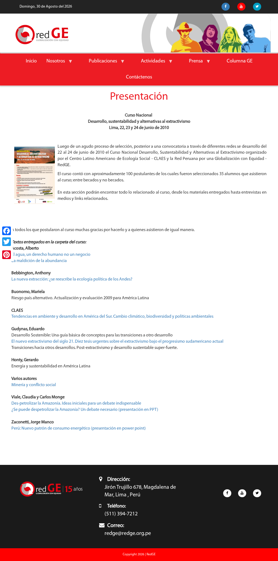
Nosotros (53, 64)
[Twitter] (6, 241)
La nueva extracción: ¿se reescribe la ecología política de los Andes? (71, 279)
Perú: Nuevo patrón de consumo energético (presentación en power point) (78, 428)
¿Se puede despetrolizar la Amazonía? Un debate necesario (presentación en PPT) (84, 410)
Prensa (193, 64)
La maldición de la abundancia (39, 261)
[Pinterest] (6, 254)
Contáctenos (139, 77)
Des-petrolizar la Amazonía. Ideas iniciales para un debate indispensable (76, 403)
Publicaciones (100, 64)
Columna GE (239, 61)
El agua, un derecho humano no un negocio (50, 255)
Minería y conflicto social (33, 385)
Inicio (31, 61)
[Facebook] (6, 230)
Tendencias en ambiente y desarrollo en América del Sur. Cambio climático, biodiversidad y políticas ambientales (112, 316)
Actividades (150, 64)
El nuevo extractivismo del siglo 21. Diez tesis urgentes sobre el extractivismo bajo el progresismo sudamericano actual (117, 341)
